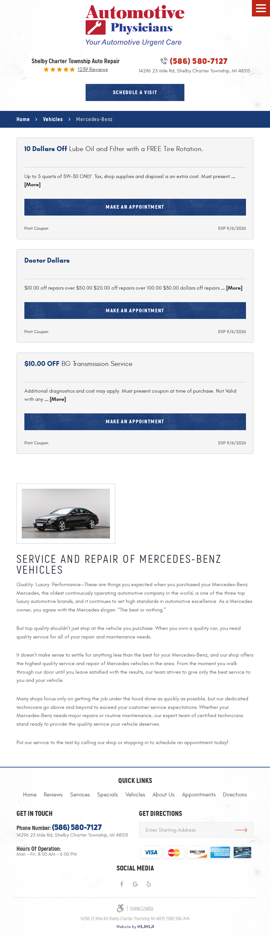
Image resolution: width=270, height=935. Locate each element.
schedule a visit (135, 92)
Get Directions (241, 830)
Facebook (121, 884)
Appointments (199, 795)
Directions (235, 795)
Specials (107, 795)
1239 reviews (93, 69)
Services (80, 795)
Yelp (149, 884)
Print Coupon (36, 228)
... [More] (231, 288)
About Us (163, 795)
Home (23, 119)
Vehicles (53, 119)
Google (135, 884)
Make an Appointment (135, 206)
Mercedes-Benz (94, 119)
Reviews (53, 795)
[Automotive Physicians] (135, 25)
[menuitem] (30, 795)
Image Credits (141, 908)
